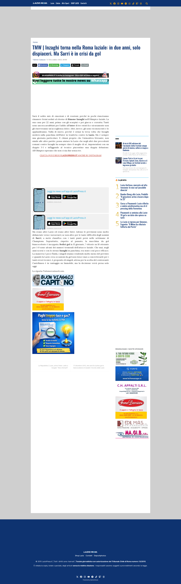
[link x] (111, 3)
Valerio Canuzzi (39, 60)
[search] (147, 3)
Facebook (44, 65)
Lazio (52, 3)
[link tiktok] (133, 3)
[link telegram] (126, 3)
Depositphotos (100, 556)
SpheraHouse (94, 580)
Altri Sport (65, 3)
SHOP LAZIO (75, 3)
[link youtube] (122, 3)
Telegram (66, 65)
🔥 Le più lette (120, 180)
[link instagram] (118, 3)
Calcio (58, 3)
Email (86, 65)
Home (35, 42)
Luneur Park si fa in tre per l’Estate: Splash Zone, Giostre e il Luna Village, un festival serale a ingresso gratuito (135, 161)
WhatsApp (54, 65)
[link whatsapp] (129, 3)
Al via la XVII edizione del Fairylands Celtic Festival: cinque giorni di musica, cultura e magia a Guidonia (135, 147)
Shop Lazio (79, 556)
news (117, 138)
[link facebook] (114, 3)
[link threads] (141, 3)
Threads (76, 65)
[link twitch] (137, 3)
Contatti (84, 3)
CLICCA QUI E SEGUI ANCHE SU (70, 155)
